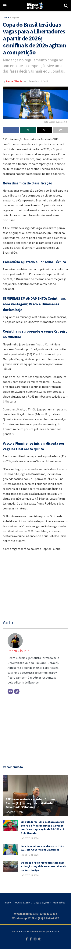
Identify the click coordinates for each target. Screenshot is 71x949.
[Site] (17, 691)
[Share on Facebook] (11, 130)
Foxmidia (23, 931)
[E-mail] (10, 691)
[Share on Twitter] (44, 130)
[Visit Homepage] (35, 5)
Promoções (59, 902)
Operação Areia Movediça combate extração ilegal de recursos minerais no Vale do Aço (43, 866)
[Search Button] (66, 5)
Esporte (15, 17)
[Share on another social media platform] (60, 130)
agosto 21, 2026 (29, 838)
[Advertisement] (35, 732)
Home (6, 17)
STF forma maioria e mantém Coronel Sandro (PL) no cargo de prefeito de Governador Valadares (30, 803)
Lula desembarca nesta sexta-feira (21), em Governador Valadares (42, 847)
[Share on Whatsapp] (28, 130)
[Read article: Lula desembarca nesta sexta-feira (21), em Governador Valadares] (10, 849)
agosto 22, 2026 (14, 812)
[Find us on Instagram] (35, 939)
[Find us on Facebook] (27, 939)
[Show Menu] (4, 5)
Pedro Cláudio (14, 81)
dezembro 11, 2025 (38, 81)
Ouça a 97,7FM (41, 902)
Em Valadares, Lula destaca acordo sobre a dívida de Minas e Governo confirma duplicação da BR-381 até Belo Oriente (42, 827)
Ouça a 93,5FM (22, 902)
